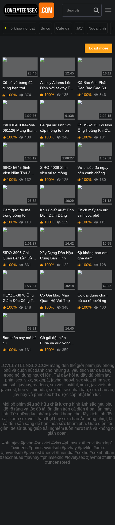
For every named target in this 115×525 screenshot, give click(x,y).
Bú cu (45, 28)
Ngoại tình (97, 28)
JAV (79, 28)
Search (96, 10)
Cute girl (63, 28)
